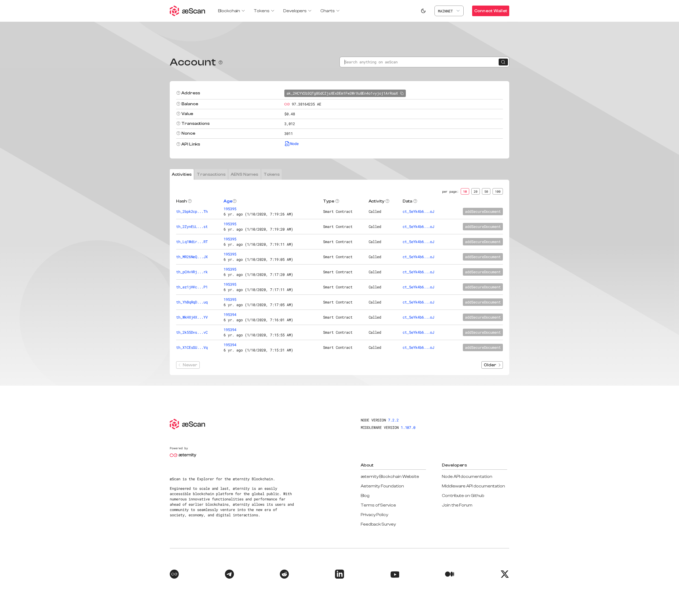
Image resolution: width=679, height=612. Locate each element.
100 (497, 191)
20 (475, 191)
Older (490, 365)
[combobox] (449, 11)
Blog (365, 495)
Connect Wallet (490, 10)
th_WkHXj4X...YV (192, 317)
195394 (230, 314)
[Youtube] (394, 575)
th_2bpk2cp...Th (192, 211)
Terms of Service (378, 505)
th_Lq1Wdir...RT (192, 241)
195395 (230, 208)
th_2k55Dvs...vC (192, 332)
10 (465, 191)
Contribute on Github (463, 495)
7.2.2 (393, 419)
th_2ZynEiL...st (192, 226)
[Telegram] (229, 575)
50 (486, 191)
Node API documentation (467, 476)
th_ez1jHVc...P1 (192, 286)
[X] (504, 575)
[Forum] (174, 575)
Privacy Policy (374, 514)
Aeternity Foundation (382, 486)
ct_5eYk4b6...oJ (418, 211)
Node (294, 143)
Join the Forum (457, 505)
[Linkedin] (339, 575)
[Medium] (449, 575)
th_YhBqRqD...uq (192, 302)
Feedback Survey (378, 524)
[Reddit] (284, 575)
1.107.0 (408, 427)
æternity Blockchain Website (390, 476)
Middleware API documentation (473, 486)
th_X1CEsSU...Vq (192, 347)
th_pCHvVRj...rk (192, 271)
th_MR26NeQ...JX (192, 256)
